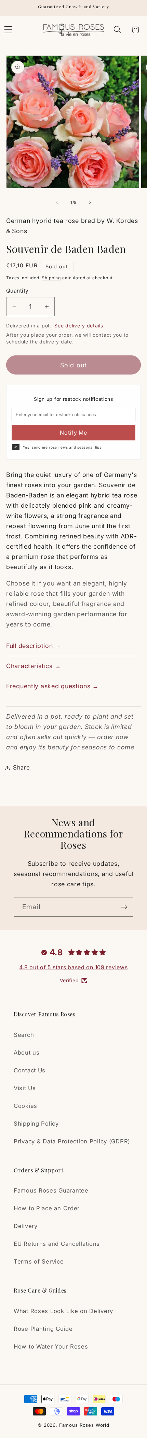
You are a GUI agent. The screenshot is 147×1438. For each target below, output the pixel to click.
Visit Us (25, 1088)
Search (24, 1034)
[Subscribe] (124, 907)
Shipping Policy (36, 1123)
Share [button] (21, 767)
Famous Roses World (84, 1425)
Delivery (26, 1226)
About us (27, 1052)
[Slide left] (57, 202)
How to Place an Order (47, 1208)
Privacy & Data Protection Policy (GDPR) (72, 1141)
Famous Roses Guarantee (51, 1190)
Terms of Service (39, 1261)
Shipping (51, 277)
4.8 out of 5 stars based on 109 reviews (73, 967)
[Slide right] (89, 202)
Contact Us (29, 1070)
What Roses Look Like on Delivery (63, 1311)
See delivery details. (79, 325)
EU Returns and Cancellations (57, 1243)
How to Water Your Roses (51, 1346)
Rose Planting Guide (43, 1328)
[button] (117, 30)
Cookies (25, 1105)
